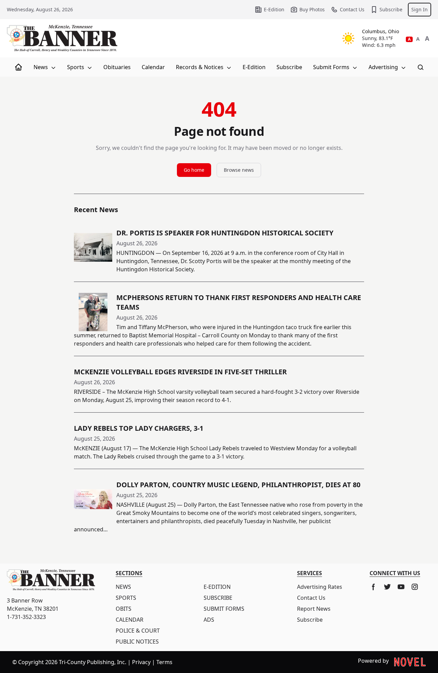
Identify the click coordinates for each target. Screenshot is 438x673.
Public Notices (137, 641)
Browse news (239, 170)
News (41, 67)
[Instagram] (415, 587)
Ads (209, 619)
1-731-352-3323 (26, 617)
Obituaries (117, 67)
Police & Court (138, 630)
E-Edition (274, 9)
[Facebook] (374, 587)
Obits (123, 608)
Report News (314, 608)
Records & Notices (200, 67)
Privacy (141, 662)
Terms (164, 662)
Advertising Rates (319, 587)
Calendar (153, 67)
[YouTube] (401, 587)
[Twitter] (387, 587)
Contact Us (352, 9)
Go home (194, 170)
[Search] (420, 67)
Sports (76, 67)
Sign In (419, 9)
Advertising (384, 67)
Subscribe (390, 9)
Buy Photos (312, 9)
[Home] (18, 67)
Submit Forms (332, 67)
